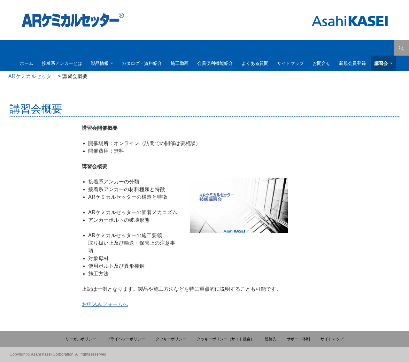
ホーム (26, 63)
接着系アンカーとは (62, 63)
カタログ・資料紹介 (142, 63)
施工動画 (180, 63)
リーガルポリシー (81, 339)
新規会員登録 (352, 63)
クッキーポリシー (171, 339)
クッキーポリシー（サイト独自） (225, 339)
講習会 (381, 63)
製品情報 (100, 63)
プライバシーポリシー (126, 339)
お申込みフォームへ (105, 304)
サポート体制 (298, 339)
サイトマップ (290, 63)
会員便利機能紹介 (215, 63)
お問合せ (321, 63)
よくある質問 (255, 63)
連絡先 (270, 339)
